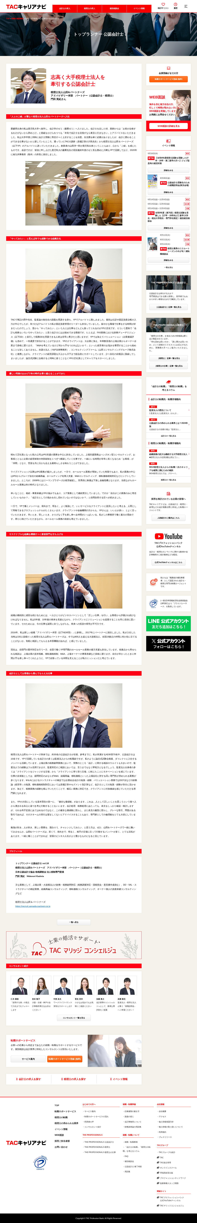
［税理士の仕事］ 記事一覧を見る (169, 366)
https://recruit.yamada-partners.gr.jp (32, 906)
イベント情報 (139, 8)
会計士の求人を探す (30, 1079)
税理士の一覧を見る (168, 480)
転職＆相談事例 (17, 18)
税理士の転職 (61, 1117)
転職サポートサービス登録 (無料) (65, 1059)
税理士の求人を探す (75, 1079)
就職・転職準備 (129, 1104)
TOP (8, 18)
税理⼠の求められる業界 (66, 1123)
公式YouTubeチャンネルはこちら (168, 562)
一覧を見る (168, 267)
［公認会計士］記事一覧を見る (168, 307)
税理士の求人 (89, 8)
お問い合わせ (61, 1147)
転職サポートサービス (65, 1111)
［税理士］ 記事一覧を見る (168, 358)
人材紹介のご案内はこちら (168, 518)
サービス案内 (28, 1059)
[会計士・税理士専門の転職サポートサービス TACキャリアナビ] (26, 1143)
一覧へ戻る (73, 922)
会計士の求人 (64, 8)
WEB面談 (59, 1135)
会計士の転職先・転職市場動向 (166, 399)
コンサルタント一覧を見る (74, 1018)
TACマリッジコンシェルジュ (172, 1206)
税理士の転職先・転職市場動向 (166, 443)
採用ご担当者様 (62, 1141)
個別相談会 (114, 8)
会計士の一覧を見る (168, 436)
